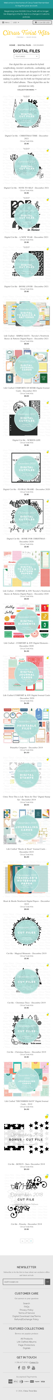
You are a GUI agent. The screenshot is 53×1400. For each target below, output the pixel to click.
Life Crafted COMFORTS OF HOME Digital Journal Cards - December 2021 (26, 389)
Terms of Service (26, 1313)
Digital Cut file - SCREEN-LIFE (26, 440)
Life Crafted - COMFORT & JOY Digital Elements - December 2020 (26, 644)
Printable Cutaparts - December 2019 (26, 747)
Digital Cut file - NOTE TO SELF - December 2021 (26, 187)
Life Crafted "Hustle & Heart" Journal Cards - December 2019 (26, 850)
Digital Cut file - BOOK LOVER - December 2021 (26, 286)
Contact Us (34, 1362)
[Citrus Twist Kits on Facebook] (19, 1367)
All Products (27, 1338)
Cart (43, 22)
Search (26, 1303)
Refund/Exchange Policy (26, 1319)
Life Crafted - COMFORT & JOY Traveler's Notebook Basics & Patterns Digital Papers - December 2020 (26, 592)
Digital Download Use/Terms (26, 1316)
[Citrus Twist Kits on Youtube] (33, 1367)
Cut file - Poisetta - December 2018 (26, 1224)
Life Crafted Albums (26, 1342)
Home (12, 45)
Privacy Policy (26, 1310)
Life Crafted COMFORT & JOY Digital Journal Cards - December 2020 (26, 697)
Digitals (26, 1348)
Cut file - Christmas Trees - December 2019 (26, 1002)
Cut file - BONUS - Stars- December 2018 (26, 1164)
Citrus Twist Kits (26, 141)
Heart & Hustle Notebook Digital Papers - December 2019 (26, 902)
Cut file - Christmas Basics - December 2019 (26, 1051)
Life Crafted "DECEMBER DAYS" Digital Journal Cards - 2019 (26, 1102)
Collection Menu (25, 90)
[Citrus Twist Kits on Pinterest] (28, 1367)
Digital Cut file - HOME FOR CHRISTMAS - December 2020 (26, 540)
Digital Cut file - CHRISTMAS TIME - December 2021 (26, 137)
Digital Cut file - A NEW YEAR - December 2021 (26, 237)
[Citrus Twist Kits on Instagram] (23, 1367)
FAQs (26, 1306)
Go (47, 1282)
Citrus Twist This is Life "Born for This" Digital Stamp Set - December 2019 (26, 798)
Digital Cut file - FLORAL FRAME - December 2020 (26, 489)
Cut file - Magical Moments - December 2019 (26, 953)
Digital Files (24, 45)
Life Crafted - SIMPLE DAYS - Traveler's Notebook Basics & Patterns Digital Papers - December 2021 (26, 337)
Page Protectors (26, 1345)
